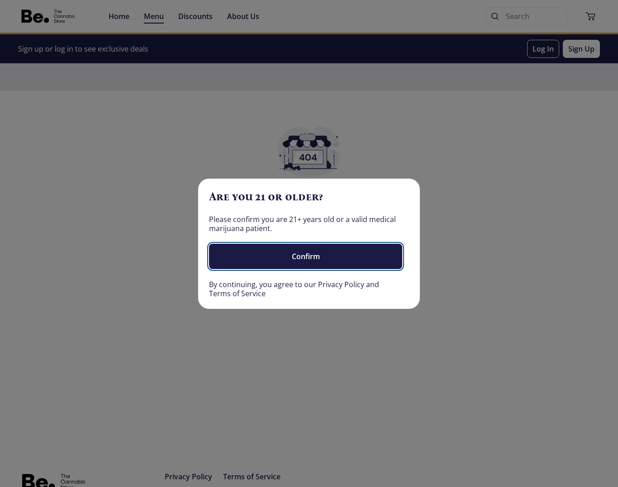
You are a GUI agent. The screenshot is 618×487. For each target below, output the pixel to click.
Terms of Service (237, 293)
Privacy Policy (341, 284)
